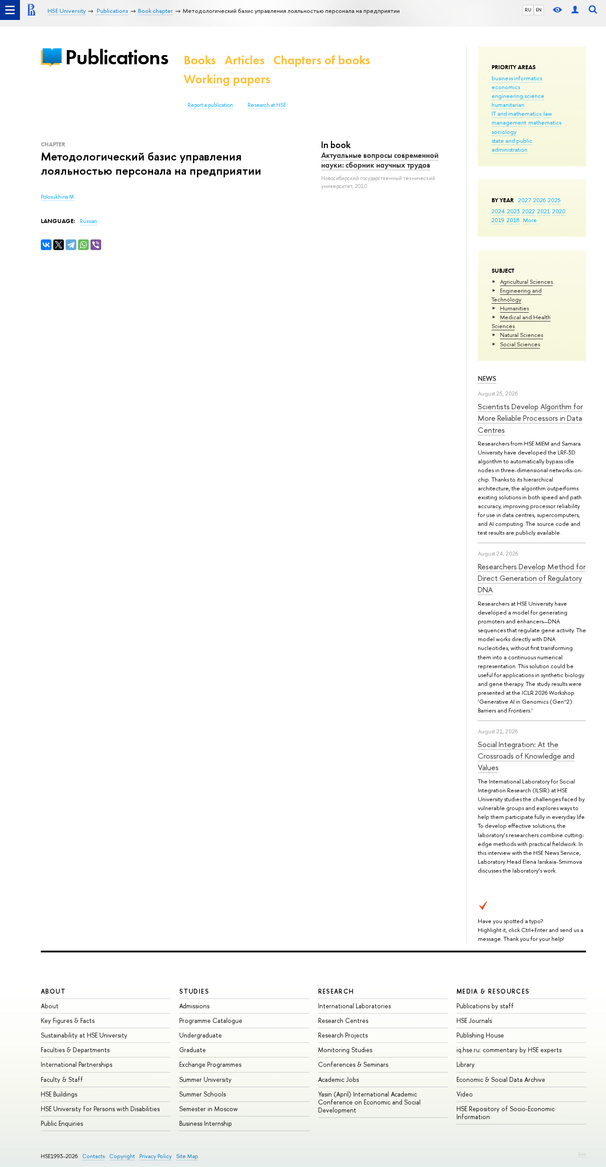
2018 (513, 220)
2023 (513, 211)
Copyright (122, 1156)
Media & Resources (493, 991)
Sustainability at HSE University (84, 1035)
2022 (528, 211)
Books (200, 60)
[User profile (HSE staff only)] (575, 10)
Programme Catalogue (210, 1020)
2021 (543, 211)
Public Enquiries (62, 1123)
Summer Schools (202, 1094)
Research (336, 991)
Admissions (194, 1006)
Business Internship (205, 1123)
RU (528, 10)
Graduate (192, 1050)
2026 (539, 200)
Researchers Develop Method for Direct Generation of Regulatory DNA (532, 578)
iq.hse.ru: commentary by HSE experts (509, 1050)
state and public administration (512, 145)
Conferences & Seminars (353, 1064)
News (487, 378)
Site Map (187, 1156)
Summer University (205, 1079)
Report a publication (210, 105)
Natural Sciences (521, 335)
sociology (504, 132)
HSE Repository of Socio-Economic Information (505, 1112)
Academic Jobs (338, 1079)
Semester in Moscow (208, 1108)
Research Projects (343, 1035)
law (547, 113)
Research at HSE (267, 105)
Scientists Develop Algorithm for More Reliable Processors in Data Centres (530, 418)
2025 (554, 200)
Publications (116, 56)
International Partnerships (76, 1064)
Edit (582, 1154)
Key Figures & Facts (67, 1020)
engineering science (518, 96)
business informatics (517, 78)
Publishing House (480, 1035)
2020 (559, 211)
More (530, 220)
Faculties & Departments (75, 1050)
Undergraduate (200, 1035)
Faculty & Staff (62, 1079)
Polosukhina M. (58, 196)
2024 (498, 211)
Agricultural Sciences (526, 282)
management (509, 122)
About (53, 991)
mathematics (544, 122)
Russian (88, 221)
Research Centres (343, 1020)
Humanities (514, 308)
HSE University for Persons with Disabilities (100, 1108)
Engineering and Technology (517, 294)
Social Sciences (520, 344)
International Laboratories (354, 1006)
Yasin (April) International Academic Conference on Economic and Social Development (369, 1102)
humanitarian (508, 105)
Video (464, 1094)
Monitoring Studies (345, 1050)
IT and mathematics (516, 113)
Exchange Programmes (210, 1064)
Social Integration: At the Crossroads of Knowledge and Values (526, 756)
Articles (244, 60)
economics (506, 87)
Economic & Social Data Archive (500, 1079)
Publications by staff (485, 1006)
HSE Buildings (59, 1094)
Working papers (227, 79)
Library (465, 1064)
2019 (498, 220)
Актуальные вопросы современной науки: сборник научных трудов (380, 160)
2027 (524, 200)
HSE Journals (474, 1020)
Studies (194, 991)
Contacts (93, 1156)
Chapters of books (321, 60)
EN (539, 10)
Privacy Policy (155, 1156)
